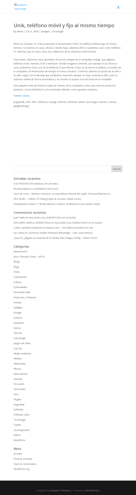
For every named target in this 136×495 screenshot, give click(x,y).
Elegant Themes (60, 490)
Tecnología (57, 31)
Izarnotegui (20, 338)
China (17, 271)
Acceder (18, 453)
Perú (16, 394)
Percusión (19, 384)
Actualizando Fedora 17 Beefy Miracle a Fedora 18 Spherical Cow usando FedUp (57, 204)
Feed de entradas (23, 458)
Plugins (17, 399)
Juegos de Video (22, 343)
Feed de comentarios (25, 464)
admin (20, 31)
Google (17, 312)
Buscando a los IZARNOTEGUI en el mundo (52, 217)
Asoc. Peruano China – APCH (29, 256)
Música (17, 368)
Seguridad (19, 404)
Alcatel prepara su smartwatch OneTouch (36, 188)
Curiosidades (20, 287)
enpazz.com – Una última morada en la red (69, 227)
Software (18, 409)
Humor (17, 328)
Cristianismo (20, 277)
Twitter (17, 424)
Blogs (17, 261)
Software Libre (21, 414)
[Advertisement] (68, 131)
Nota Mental (20, 373)
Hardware (19, 322)
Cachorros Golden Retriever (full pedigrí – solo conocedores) (60, 232)
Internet (18, 333)
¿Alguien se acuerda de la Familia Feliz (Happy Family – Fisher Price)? (60, 237)
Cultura (17, 282)
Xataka (26, 95)
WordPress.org (22, 468)
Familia (17, 302)
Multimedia (20, 363)
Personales (20, 389)
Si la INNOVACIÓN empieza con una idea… (36, 183)
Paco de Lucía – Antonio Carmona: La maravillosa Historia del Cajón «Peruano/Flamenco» (62, 193)
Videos (17, 435)
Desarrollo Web (22, 292)
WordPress (19, 440)
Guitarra (18, 317)
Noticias (18, 379)
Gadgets (45, 31)
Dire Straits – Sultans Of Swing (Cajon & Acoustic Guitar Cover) (47, 198)
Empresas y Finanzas (25, 297)
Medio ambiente (22, 353)
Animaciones (20, 251)
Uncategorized (21, 430)
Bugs (16, 266)
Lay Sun (18, 348)
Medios (18, 358)
